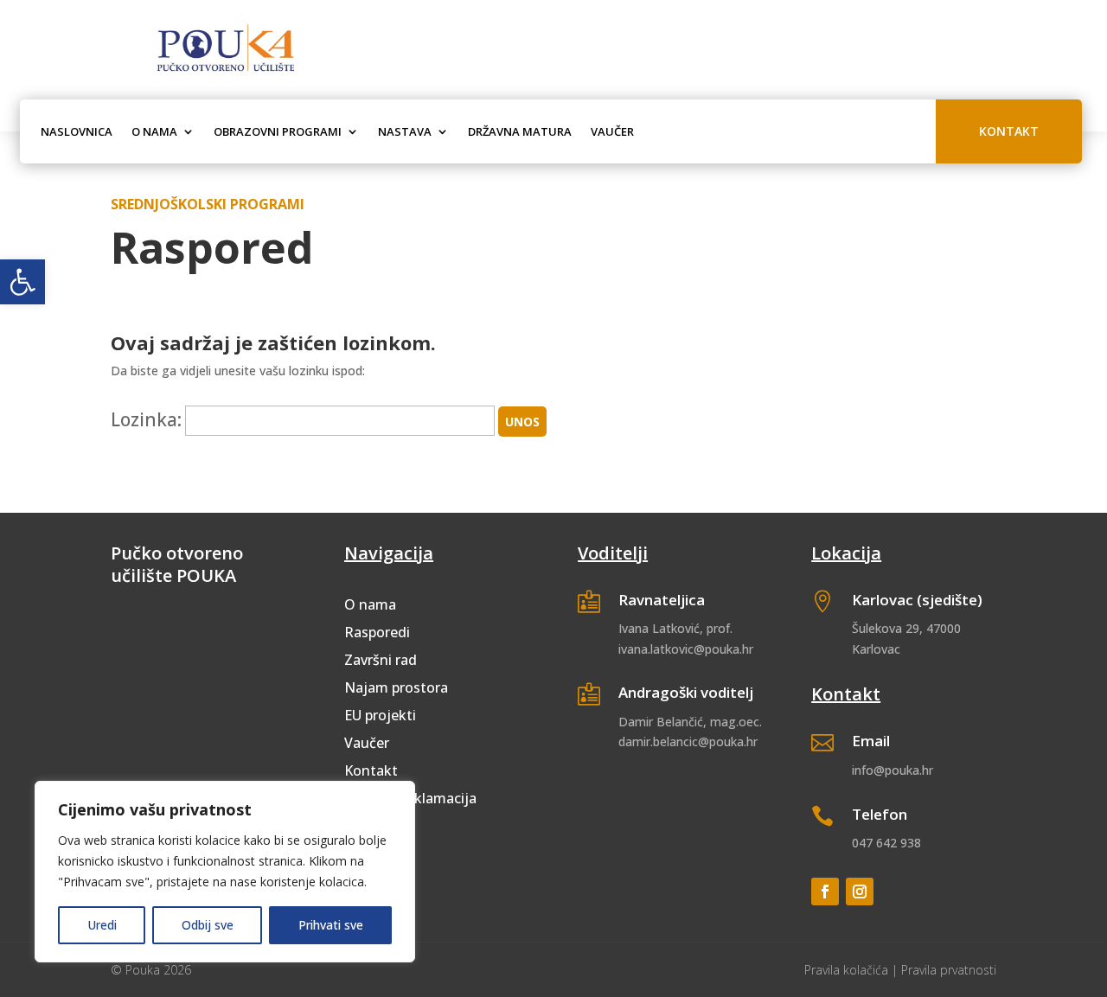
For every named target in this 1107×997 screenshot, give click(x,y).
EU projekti (380, 715)
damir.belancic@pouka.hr (688, 741)
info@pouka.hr (892, 770)
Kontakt (1009, 131)
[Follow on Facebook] (825, 891)
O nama (154, 131)
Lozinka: (146, 419)
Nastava (405, 131)
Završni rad (380, 659)
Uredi (102, 925)
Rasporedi (377, 632)
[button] (22, 281)
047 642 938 (886, 842)
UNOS (522, 421)
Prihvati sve (330, 925)
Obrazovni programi (278, 131)
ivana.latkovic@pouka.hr (685, 649)
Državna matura (520, 131)
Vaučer (612, 131)
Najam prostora (396, 687)
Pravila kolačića (846, 970)
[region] (225, 871)
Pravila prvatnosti (948, 970)
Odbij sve (208, 925)
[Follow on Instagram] (859, 891)
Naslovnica (76, 131)
